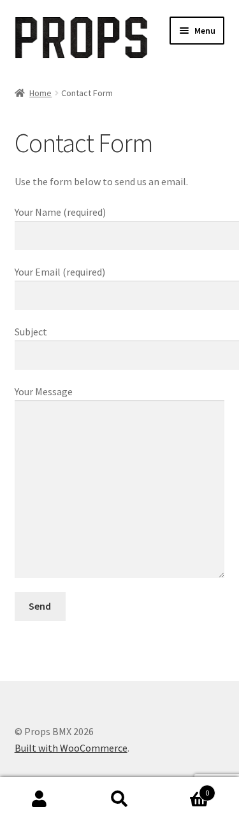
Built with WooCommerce (71, 747)
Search (119, 799)
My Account (40, 799)
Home (40, 93)
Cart (184, 788)
